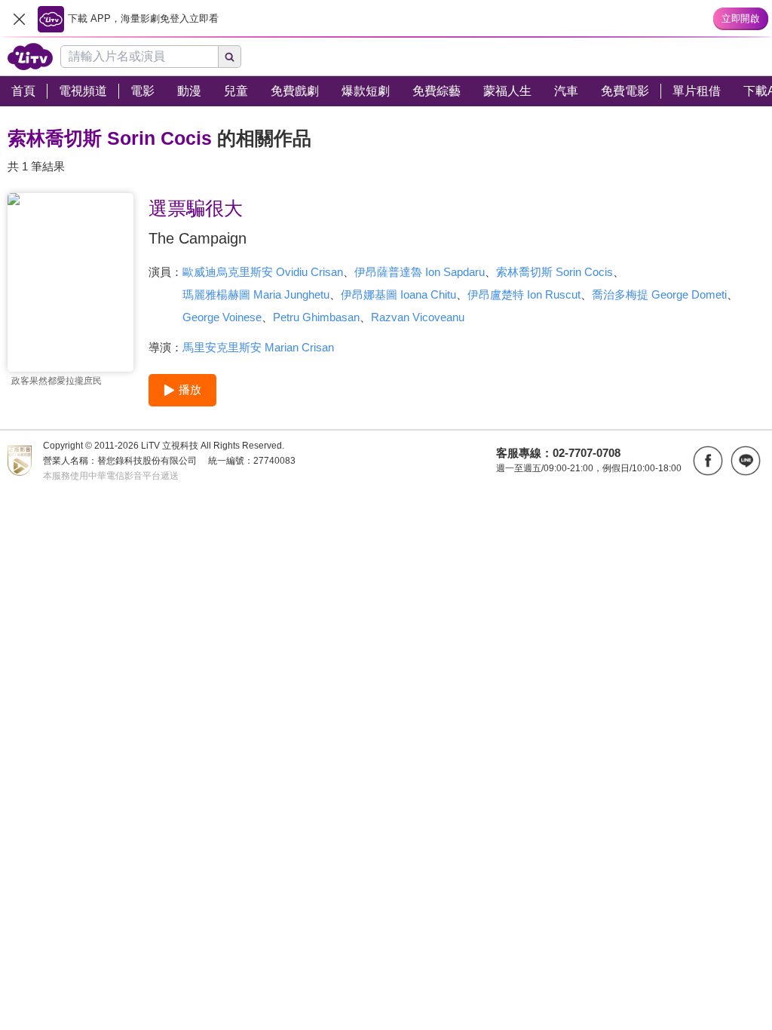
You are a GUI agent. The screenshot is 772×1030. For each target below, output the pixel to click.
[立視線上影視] (30, 56)
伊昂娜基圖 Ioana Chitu (398, 294)
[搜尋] (230, 56)
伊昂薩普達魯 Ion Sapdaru (419, 271)
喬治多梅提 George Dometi (659, 294)
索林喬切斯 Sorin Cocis (554, 271)
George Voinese (222, 317)
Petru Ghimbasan (316, 317)
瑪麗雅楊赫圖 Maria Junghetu (255, 294)
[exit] (19, 19)
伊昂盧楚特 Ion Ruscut (524, 294)
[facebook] (708, 461)
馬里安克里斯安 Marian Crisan (258, 347)
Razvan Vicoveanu (417, 317)
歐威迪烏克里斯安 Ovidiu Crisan (262, 271)
